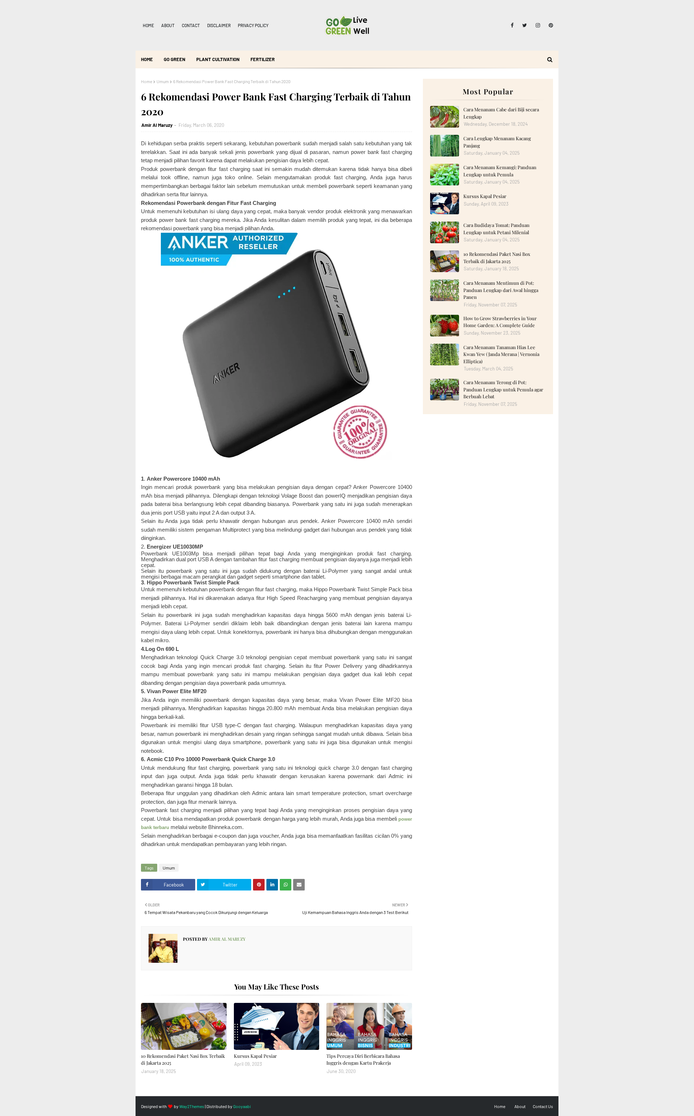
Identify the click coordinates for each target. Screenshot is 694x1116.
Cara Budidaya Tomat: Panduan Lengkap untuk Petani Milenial (496, 228)
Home (148, 25)
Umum (163, 81)
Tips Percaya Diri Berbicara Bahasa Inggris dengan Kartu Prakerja (363, 1059)
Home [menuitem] (147, 59)
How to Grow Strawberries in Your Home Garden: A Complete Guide (500, 322)
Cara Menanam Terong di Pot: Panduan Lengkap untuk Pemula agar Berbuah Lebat (503, 389)
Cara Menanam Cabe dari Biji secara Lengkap (501, 113)
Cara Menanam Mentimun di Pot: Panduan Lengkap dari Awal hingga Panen (500, 290)
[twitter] (525, 25)
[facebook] (512, 25)
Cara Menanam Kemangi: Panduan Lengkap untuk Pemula (499, 170)
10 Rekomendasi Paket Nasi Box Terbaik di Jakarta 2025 (183, 1059)
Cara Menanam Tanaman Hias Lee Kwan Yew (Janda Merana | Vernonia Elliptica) (501, 354)
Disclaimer (219, 25)
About (168, 25)
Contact (191, 25)
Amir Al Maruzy (157, 125)
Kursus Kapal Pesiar (255, 1056)
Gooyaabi (242, 1106)
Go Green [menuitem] (174, 59)
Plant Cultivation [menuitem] (218, 59)
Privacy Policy (253, 25)
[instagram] (538, 25)
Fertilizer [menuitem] (262, 59)
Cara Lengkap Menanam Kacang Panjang (497, 142)
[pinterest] (549, 25)
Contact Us (543, 1106)
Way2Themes (191, 1106)
